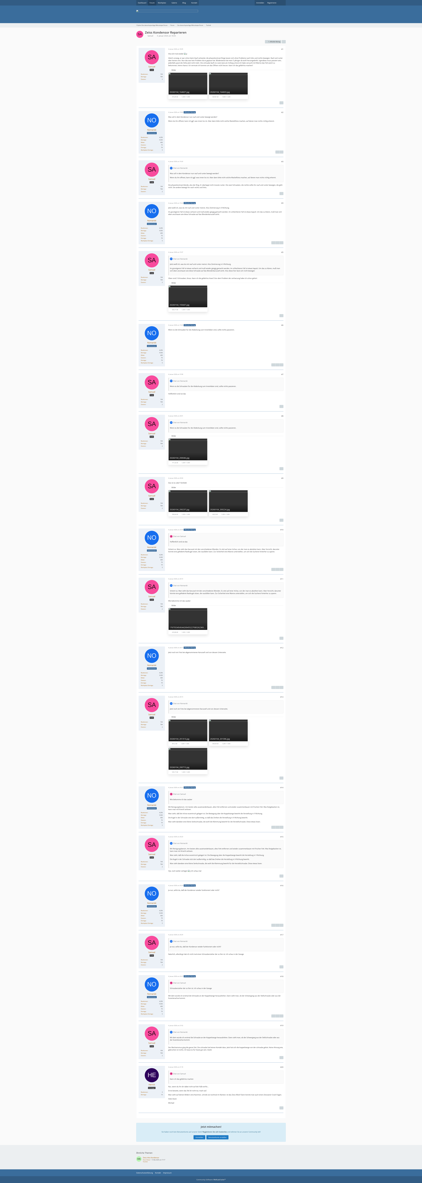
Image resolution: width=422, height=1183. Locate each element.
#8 (282, 416)
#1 (282, 49)
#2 (282, 112)
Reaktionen (144, 74)
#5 (282, 252)
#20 (281, 1067)
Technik (145, 1162)
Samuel (150, 36)
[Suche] (282, 3)
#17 (281, 935)
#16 (281, 885)
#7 (282, 374)
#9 (282, 478)
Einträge (143, 147)
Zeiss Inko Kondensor (151, 1157)
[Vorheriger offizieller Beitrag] (277, 242)
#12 (281, 648)
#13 (281, 697)
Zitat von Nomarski (180, 168)
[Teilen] (284, 41)
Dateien (143, 79)
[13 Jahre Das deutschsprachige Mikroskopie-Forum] (211, 14)
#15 (281, 837)
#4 (282, 203)
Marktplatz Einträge (147, 150)
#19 (281, 1025)
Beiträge (143, 77)
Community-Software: (211, 1179)
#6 (282, 325)
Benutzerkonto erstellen (217, 1137)
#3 (282, 161)
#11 (281, 579)
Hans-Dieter (146, 1160)
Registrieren (271, 3)
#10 (281, 530)
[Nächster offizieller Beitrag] (281, 152)
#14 (281, 787)
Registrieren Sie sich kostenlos (215, 1132)
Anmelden (260, 3)
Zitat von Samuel (179, 536)
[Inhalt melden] (281, 102)
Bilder (143, 142)
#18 (281, 976)
